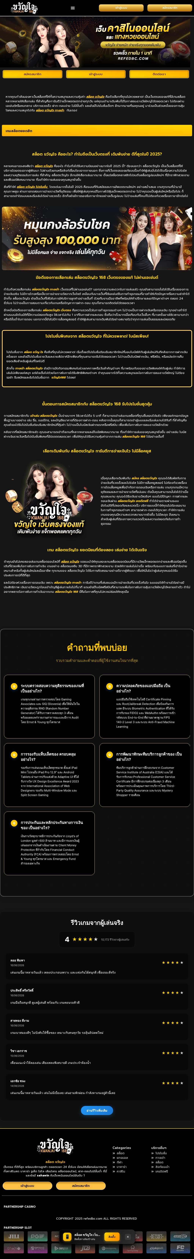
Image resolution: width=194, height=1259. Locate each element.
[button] (73, 8)
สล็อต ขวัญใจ (55, 1161)
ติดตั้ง (112, 1236)
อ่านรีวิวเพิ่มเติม (97, 1110)
